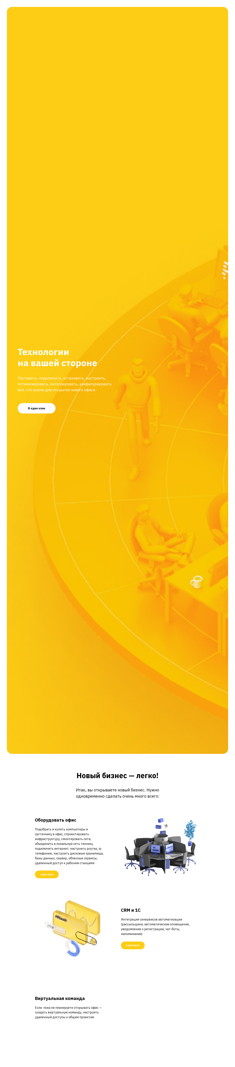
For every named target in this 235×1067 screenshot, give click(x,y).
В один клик (36, 408)
